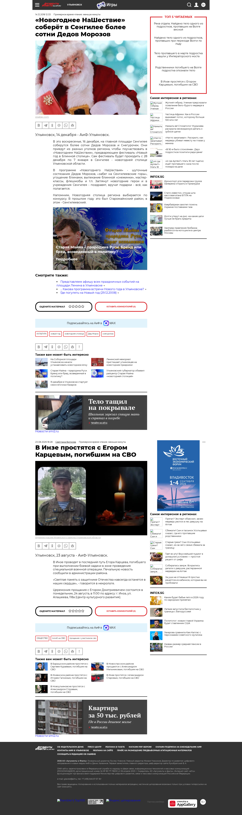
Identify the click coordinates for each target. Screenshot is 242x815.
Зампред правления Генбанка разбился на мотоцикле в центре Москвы (182, 230)
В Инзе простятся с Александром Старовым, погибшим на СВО (124, 676)
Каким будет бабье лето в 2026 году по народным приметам (184, 598)
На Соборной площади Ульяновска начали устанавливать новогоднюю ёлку (68, 362)
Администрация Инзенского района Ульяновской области (68, 537)
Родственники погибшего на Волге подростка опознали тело (178, 69)
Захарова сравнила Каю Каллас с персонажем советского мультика (183, 633)
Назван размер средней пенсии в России (182, 645)
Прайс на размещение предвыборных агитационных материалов (154, 750)
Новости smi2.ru (47, 431)
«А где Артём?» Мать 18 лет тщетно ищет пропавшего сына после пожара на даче (184, 164)
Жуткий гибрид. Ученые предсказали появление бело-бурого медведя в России (186, 105)
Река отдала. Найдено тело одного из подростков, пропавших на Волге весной (178, 26)
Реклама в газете (115, 747)
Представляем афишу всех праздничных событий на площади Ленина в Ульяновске (98, 283)
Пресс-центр (94, 747)
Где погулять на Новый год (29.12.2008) (88, 292)
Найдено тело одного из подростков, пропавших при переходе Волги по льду (178, 40)
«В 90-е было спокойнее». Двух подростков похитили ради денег (184, 150)
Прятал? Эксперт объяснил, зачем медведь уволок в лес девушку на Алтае (184, 521)
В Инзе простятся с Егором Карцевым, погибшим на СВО (178, 83)
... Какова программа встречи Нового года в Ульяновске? (102, 289)
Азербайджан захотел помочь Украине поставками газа (180, 205)
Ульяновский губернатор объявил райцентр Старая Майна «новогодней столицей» (125, 373)
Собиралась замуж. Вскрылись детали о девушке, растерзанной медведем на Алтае (183, 568)
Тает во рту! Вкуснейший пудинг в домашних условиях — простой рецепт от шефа (184, 556)
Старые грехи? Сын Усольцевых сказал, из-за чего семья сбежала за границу (185, 545)
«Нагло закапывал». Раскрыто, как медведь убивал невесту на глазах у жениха (185, 140)
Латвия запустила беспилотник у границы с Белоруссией (182, 610)
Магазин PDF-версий (140, 747)
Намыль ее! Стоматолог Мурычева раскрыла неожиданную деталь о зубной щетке (184, 129)
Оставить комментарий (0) (121, 307)
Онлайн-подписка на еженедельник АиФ (179, 747)
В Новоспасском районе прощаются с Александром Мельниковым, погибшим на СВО (125, 666)
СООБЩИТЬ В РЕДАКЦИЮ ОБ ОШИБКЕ (76, 754)
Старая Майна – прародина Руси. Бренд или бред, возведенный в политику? (98, 249)
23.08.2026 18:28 (44, 442)
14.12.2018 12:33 (43, 14)
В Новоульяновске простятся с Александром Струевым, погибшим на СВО (67, 689)
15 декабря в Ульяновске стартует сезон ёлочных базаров (69, 383)
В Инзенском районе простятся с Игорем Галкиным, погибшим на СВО (68, 678)
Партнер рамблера (155, 802)
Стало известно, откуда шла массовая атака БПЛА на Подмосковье (179, 195)
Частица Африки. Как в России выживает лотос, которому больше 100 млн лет (184, 117)
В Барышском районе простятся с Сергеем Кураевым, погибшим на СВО (69, 666)
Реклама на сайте (103, 750)
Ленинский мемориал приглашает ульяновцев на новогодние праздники (121, 362)
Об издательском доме (70, 747)
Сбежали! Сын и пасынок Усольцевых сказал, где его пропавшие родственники (186, 533)
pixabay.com (42, 117)
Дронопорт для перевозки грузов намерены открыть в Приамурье (183, 182)
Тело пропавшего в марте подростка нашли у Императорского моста (178, 55)
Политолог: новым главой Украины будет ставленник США (184, 622)
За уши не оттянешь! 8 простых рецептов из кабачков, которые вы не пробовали (186, 580)
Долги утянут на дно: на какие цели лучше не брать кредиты (184, 217)
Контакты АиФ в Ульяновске (73, 750)
